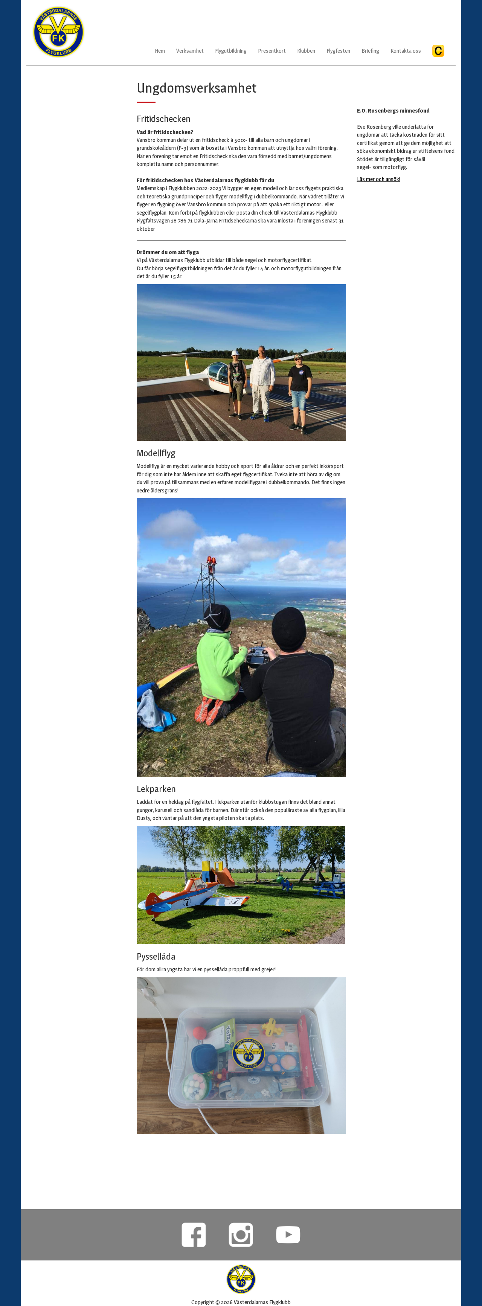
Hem (160, 50)
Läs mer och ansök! (378, 179)
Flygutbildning (231, 50)
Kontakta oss (405, 50)
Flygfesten (338, 50)
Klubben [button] (306, 50)
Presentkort (272, 50)
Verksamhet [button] (190, 50)
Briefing (370, 50)
